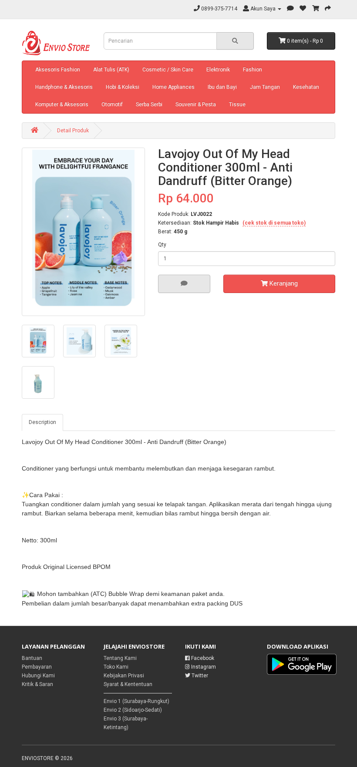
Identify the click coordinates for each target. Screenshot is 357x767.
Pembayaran (37, 667)
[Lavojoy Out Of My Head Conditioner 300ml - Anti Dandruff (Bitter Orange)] (83, 232)
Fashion (252, 70)
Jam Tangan (265, 87)
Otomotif (112, 104)
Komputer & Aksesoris (61, 104)
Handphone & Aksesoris (64, 87)
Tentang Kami (120, 658)
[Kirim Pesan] (290, 9)
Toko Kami (116, 667)
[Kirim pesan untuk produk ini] (184, 284)
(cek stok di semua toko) (274, 223)
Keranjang (283, 283)
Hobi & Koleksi (122, 87)
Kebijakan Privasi (124, 676)
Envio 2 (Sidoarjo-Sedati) (133, 710)
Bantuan (32, 658)
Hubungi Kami (38, 676)
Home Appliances (173, 87)
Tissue (237, 104)
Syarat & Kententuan (128, 684)
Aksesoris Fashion (57, 70)
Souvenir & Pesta (195, 104)
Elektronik (218, 70)
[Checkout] (328, 9)
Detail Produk (73, 131)
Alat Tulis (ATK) (111, 70)
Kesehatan (306, 87)
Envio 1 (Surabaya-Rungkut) (136, 701)
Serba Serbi (149, 104)
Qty (162, 245)
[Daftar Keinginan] (303, 9)
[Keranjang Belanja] (315, 9)
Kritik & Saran (37, 684)
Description (42, 422)
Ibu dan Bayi (222, 87)
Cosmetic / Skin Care (167, 70)
